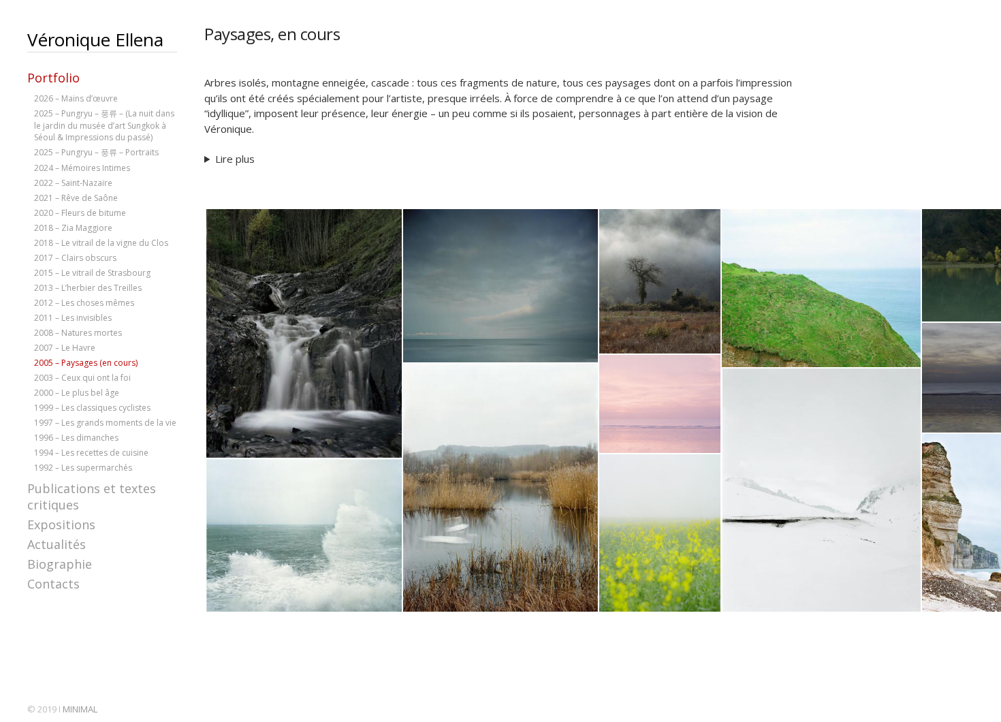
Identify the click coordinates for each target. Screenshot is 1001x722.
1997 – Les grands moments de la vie (105, 422)
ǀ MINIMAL (78, 709)
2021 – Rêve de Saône (76, 198)
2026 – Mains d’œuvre (76, 98)
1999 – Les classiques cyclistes (92, 407)
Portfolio (53, 77)
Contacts (53, 584)
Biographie (59, 564)
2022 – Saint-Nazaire (73, 183)
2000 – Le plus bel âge (76, 392)
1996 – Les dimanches (76, 437)
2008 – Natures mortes (78, 333)
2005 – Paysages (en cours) (86, 362)
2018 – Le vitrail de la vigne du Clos (101, 243)
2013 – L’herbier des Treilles (88, 288)
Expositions (61, 524)
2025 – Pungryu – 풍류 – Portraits (96, 152)
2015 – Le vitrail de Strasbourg (92, 273)
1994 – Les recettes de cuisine (91, 452)
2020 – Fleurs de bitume (80, 213)
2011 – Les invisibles (73, 318)
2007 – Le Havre (64, 348)
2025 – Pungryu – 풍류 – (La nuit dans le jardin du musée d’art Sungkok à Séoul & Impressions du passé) (104, 125)
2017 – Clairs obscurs (75, 258)
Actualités (56, 544)
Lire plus (235, 159)
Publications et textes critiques (91, 496)
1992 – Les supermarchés (83, 467)
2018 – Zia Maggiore (73, 228)
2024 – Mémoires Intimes (82, 168)
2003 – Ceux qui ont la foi (82, 377)
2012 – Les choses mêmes (84, 303)
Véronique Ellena (95, 39)
